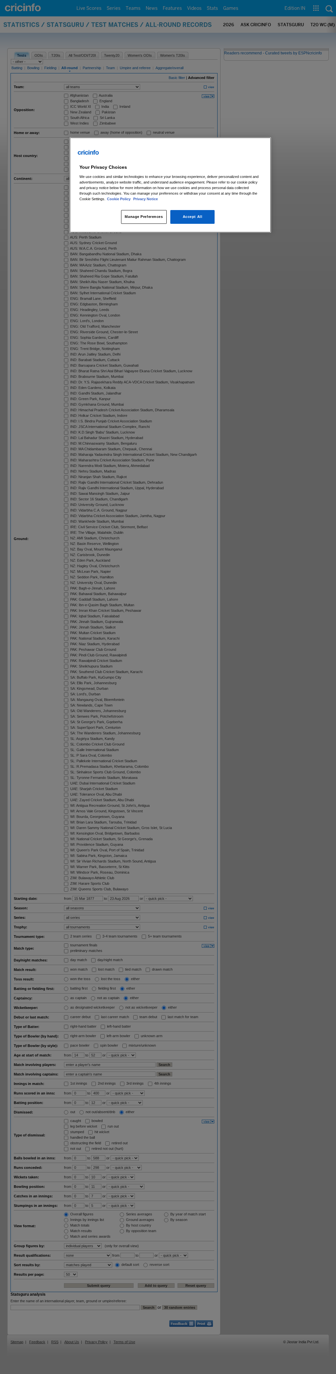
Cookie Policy (119, 199)
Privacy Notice (145, 199)
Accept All (192, 217)
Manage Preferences (144, 217)
